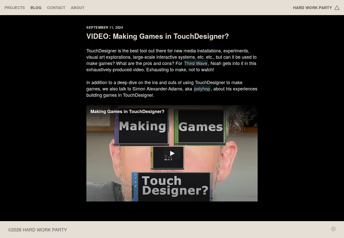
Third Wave (195, 63)
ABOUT (77, 7)
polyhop (202, 88)
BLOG (36, 7)
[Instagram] (333, 229)
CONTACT (56, 7)
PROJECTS (15, 7)
